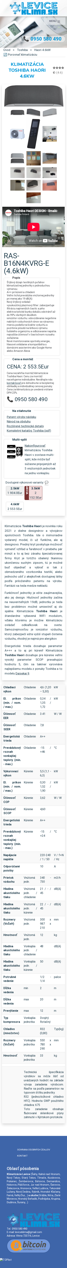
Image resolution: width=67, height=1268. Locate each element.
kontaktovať (14, 383)
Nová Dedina (23, 1191)
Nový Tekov (13, 1177)
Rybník (35, 1191)
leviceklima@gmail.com (28, 1232)
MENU (53, 21)
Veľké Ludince (40, 1188)
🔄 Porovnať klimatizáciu (20, 54)
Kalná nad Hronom (49, 1174)
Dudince (11, 1202)
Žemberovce (26, 1181)
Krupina (55, 1198)
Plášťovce (23, 1184)
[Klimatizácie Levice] (33, 8)
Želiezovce (13, 1188)
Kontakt (22, 1155)
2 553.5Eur (15, 506)
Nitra (50, 1195)
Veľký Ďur (19, 1195)
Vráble (43, 1195)
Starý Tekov (29, 1177)
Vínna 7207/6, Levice (28, 1235)
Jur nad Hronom (40, 1184)
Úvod (6, 50)
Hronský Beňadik (27, 1198)
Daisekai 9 (22, 673)
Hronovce (25, 1188)
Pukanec (12, 1181)
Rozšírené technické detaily (25, 426)
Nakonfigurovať (35, 445)
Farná (10, 1195)
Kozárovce (54, 1177)
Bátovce (40, 1181)
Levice (26, 1174)
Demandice (53, 1181)
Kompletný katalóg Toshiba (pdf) (29, 430)
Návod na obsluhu (19, 421)
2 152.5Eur (33, 492)
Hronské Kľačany (50, 1191)
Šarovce (55, 1184)
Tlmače (41, 1177)
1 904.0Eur (15, 491)
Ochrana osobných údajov (33, 1149)
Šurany (21, 1202)
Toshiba (22, 50)
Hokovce (12, 1184)
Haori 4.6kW (42, 50)
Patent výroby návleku (21, 417)
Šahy (34, 1174)
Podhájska (44, 1198)
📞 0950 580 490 (42, 39)
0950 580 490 (19, 1228)
